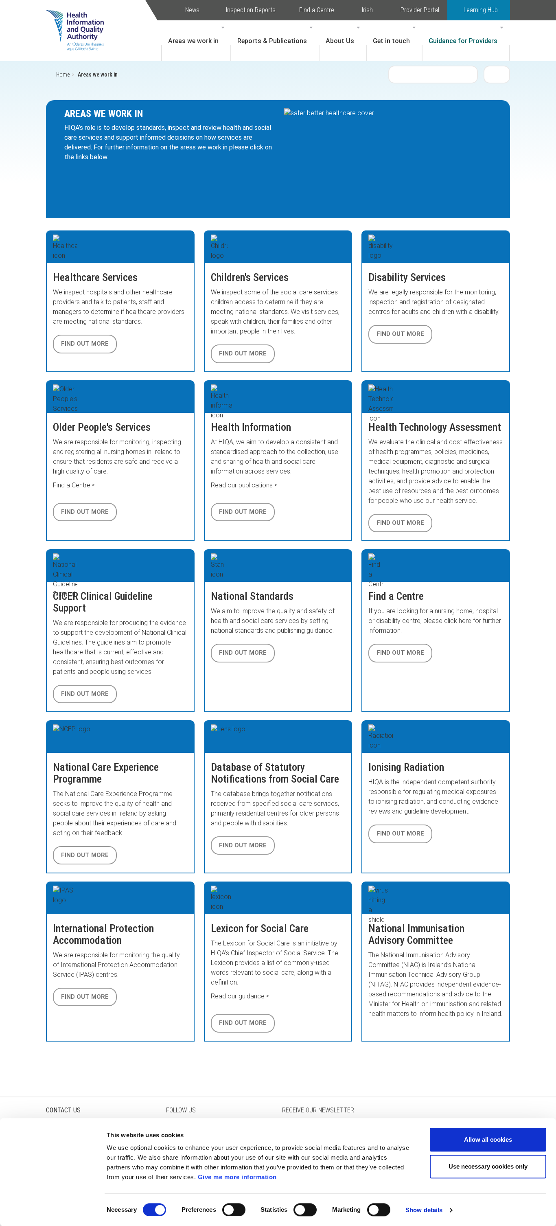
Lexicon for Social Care (260, 928)
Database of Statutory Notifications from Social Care (275, 773)
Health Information (251, 427)
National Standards (252, 596)
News (192, 10)
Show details (423, 1209)
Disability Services (407, 277)
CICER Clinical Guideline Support (103, 602)
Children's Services (250, 277)
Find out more (85, 343)
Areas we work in (193, 41)
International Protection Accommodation (103, 934)
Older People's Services (102, 427)
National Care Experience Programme (106, 773)
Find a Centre (316, 10)
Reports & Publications (272, 41)
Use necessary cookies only (488, 1166)
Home (63, 74)
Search (497, 74)
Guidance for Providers (463, 41)
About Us (340, 41)
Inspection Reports (251, 10)
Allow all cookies (488, 1139)
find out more (243, 845)
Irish (367, 10)
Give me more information (237, 1176)
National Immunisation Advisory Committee (416, 934)
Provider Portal (420, 10)
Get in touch (391, 41)
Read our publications (242, 485)
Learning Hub (481, 10)
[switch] (233, 1209)
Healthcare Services (95, 277)
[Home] (79, 18)
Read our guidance (238, 996)
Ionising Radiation (406, 767)
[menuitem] (196, 40)
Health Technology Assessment (434, 427)
